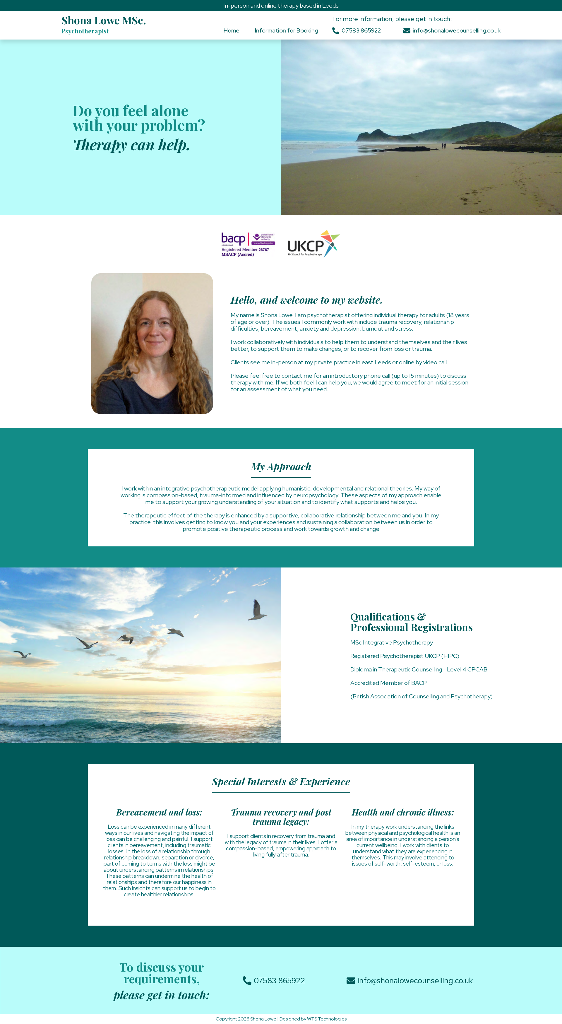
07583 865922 (361, 30)
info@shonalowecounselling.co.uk (457, 30)
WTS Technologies (327, 1019)
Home (231, 30)
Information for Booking (286, 30)
